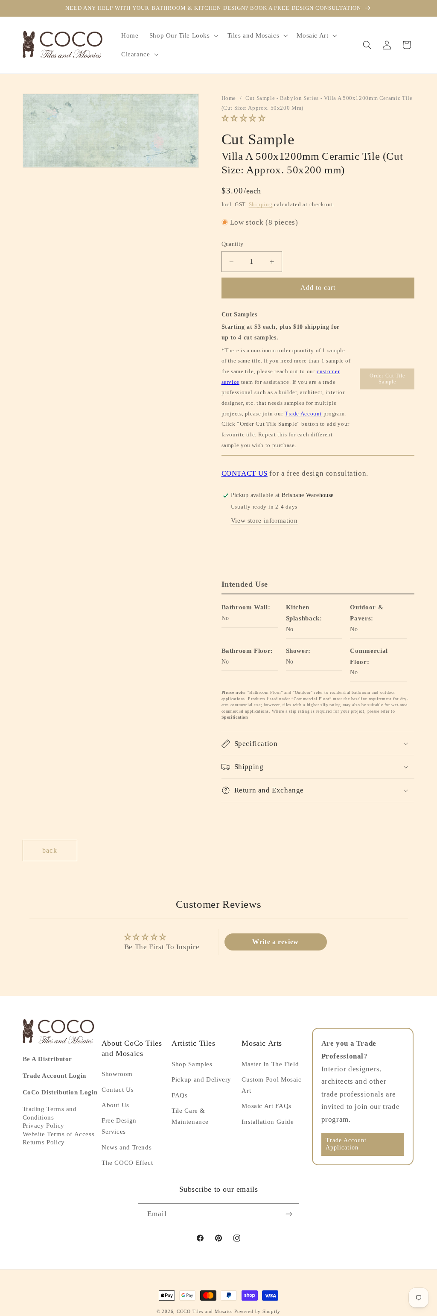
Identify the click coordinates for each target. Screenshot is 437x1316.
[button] (183, 35)
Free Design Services (119, 1126)
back (49, 850)
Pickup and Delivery (201, 1079)
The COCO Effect (127, 1162)
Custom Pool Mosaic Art (271, 1085)
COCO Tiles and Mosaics (205, 1311)
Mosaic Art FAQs (266, 1106)
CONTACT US (244, 473)
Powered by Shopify (257, 1311)
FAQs (180, 1095)
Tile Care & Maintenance (190, 1116)
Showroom (117, 1073)
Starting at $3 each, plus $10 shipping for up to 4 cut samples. (280, 332)
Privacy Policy (43, 1125)
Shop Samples (192, 1064)
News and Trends (126, 1147)
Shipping (261, 205)
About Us (115, 1105)
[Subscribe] (289, 1213)
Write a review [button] (275, 941)
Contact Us (118, 1089)
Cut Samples (239, 314)
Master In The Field (270, 1064)
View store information (264, 520)
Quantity (232, 244)
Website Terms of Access (59, 1134)
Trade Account (303, 413)
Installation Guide (268, 1121)
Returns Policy (44, 1142)
